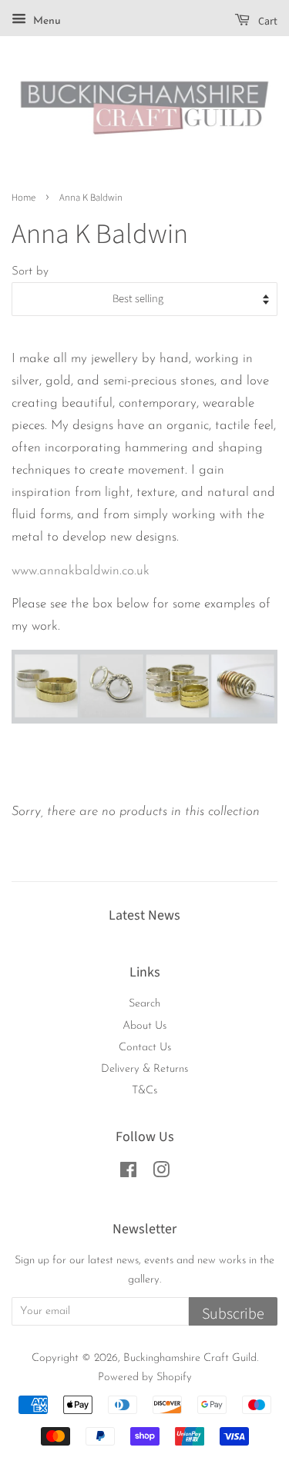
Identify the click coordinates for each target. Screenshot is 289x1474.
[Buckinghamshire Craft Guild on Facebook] (128, 1174)
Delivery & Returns (144, 1069)
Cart (266, 21)
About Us (144, 1026)
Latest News (144, 915)
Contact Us (145, 1047)
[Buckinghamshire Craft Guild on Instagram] (161, 1174)
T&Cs (144, 1090)
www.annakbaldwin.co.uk (81, 570)
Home (23, 198)
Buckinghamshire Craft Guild (190, 1358)
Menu (45, 21)
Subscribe (233, 1314)
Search (144, 1004)
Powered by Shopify (145, 1377)
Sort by (30, 272)
